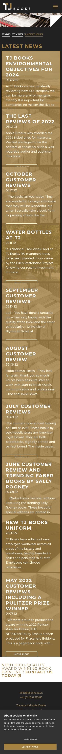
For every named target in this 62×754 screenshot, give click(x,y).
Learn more (25, 729)
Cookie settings (30, 739)
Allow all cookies (30, 747)
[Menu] (55, 6)
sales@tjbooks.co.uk (31, 692)
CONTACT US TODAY (27, 674)
